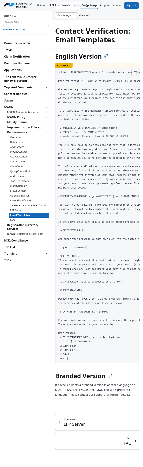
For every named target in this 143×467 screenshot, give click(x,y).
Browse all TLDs (14, 29)
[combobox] (26, 22)
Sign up (131, 5)
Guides (41, 5)
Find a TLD (10, 15)
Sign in (116, 5)
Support (104, 5)
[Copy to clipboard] (134, 72)
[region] (97, 215)
